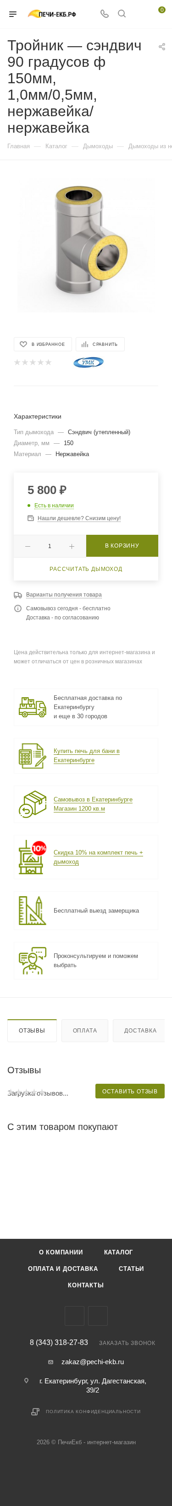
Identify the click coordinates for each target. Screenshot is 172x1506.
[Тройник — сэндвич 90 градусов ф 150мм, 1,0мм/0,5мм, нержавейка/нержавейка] (86, 243)
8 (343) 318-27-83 (59, 1342)
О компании (61, 1252)
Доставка (140, 1030)
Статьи (131, 1268)
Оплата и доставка (63, 1268)
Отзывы (32, 1030)
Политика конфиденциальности (93, 1411)
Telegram (74, 1316)
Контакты (86, 1285)
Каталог (118, 1252)
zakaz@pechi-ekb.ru (92, 1362)
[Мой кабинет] (139, 14)
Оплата (85, 1030)
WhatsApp (98, 1316)
